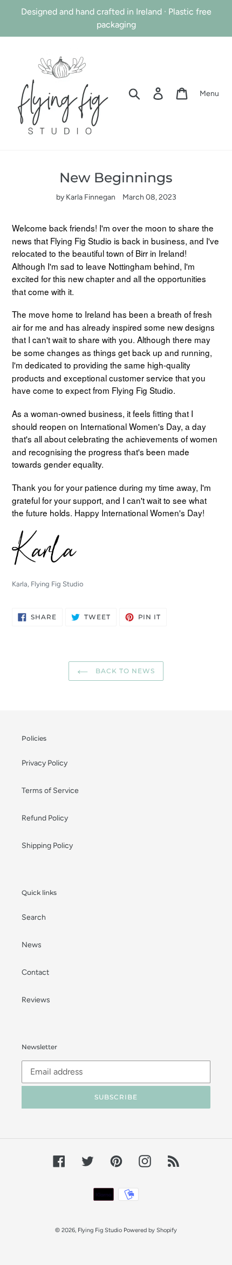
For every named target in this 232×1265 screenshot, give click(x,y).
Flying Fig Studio (100, 1230)
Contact (35, 972)
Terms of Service (50, 790)
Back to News (123, 671)
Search (34, 917)
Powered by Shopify (150, 1230)
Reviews (36, 999)
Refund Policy (45, 818)
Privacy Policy (44, 763)
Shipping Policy (47, 845)
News (32, 944)
